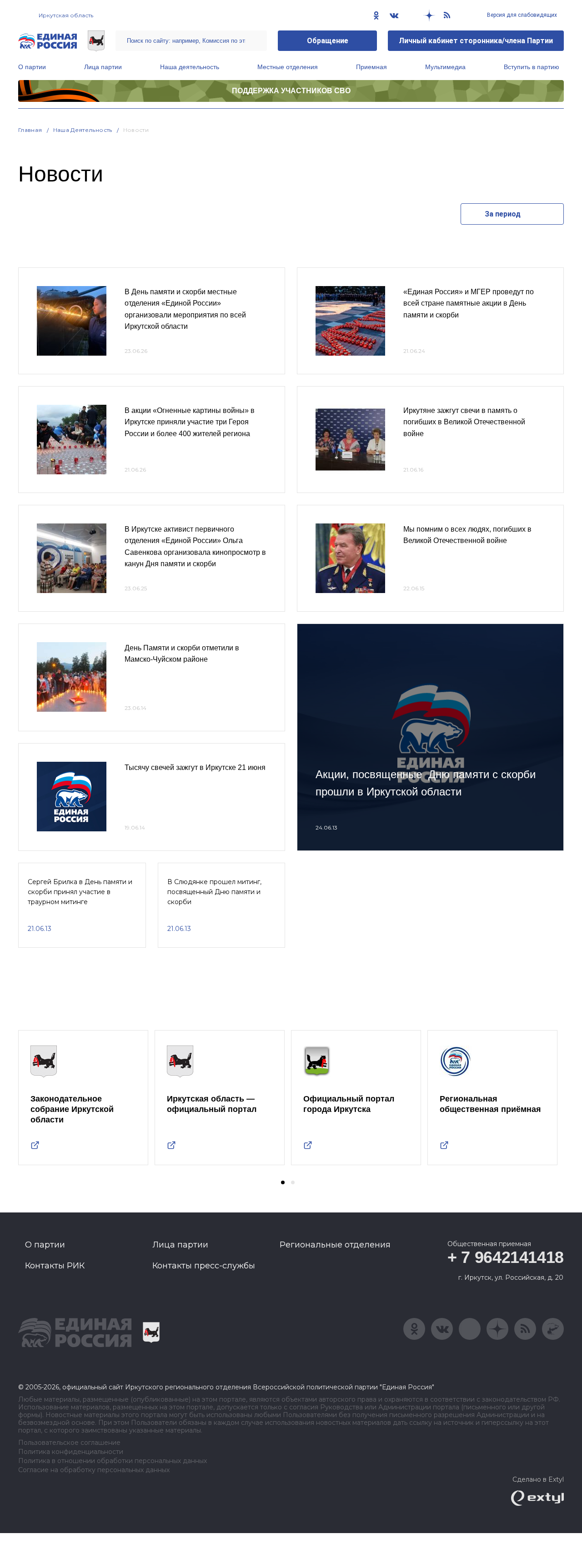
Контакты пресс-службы (203, 1266)
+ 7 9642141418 (505, 1257)
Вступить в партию (531, 66)
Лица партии (103, 66)
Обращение (327, 40)
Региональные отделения (335, 1245)
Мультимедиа (445, 66)
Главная (30, 129)
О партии (32, 66)
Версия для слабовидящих (521, 15)
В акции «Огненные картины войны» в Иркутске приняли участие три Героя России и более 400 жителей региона (190, 422)
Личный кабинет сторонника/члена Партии (476, 40)
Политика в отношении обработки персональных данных (112, 1461)
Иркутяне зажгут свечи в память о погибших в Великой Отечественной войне (464, 422)
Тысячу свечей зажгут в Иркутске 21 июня (195, 767)
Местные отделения (287, 66)
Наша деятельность (189, 66)
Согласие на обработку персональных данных (94, 1470)
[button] (283, 1182)
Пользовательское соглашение (69, 1443)
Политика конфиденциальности (70, 1452)
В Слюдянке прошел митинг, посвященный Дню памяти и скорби (214, 892)
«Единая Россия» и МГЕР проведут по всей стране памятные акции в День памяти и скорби (468, 303)
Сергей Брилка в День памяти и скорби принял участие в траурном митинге (80, 892)
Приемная (371, 66)
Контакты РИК (55, 1266)
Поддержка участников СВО (291, 91)
